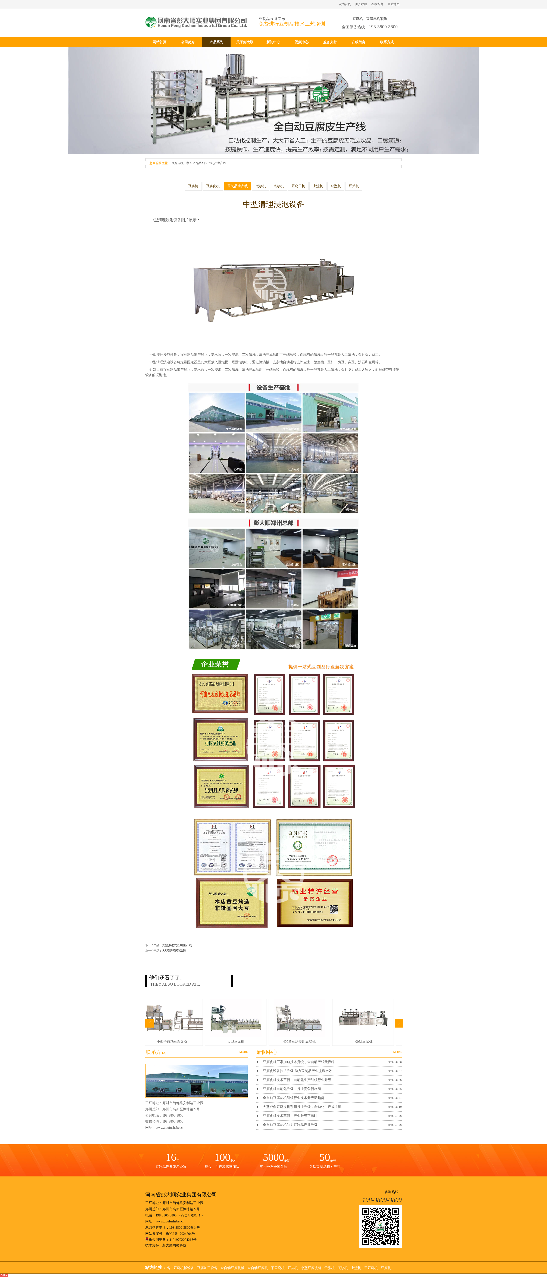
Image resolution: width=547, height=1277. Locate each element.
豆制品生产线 (217, 163)
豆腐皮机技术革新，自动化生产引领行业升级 (297, 1080)
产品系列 (216, 42)
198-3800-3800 (166, 1215)
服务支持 (330, 42)
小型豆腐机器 (360, 1268)
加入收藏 (361, 4)
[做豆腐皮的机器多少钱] (361, 1036)
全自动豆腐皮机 (298, 1041)
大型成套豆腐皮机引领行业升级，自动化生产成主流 (302, 1107)
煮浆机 (261, 186)
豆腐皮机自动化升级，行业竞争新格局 (292, 1089)
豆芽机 (354, 186)
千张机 (185, 1268)
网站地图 (394, 4)
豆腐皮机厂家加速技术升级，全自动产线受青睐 (299, 1062)
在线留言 (377, 4)
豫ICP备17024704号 (180, 1233)
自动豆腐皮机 (170, 1041)
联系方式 (387, 42)
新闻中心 (273, 42)
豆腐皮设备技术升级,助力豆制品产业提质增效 (297, 1071)
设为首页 (345, 4)
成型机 (336, 186)
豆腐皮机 (213, 186)
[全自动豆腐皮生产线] (234, 1036)
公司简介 (188, 42)
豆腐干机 (298, 186)
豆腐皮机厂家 (180, 163)
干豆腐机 (227, 1268)
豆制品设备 (338, 1268)
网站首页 (159, 42)
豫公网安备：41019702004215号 (173, 1239)
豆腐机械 (243, 1268)
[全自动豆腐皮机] (297, 1036)
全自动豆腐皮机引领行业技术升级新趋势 (293, 1098)
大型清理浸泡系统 (174, 950)
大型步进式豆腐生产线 (177, 945)
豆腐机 (193, 186)
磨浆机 (279, 186)
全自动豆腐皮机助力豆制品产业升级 (290, 1125)
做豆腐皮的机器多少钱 (361, 1041)
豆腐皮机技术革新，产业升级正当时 (290, 1116)
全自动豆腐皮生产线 (234, 1041)
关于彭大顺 (244, 42)
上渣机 (318, 186)
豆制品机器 (288, 1268)
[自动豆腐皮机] (170, 1036)
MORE (397, 1052)
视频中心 (302, 42)
